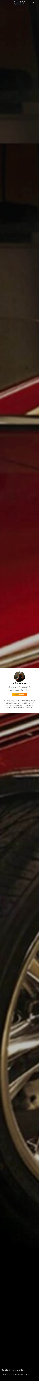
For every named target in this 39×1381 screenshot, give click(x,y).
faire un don (19, 694)
